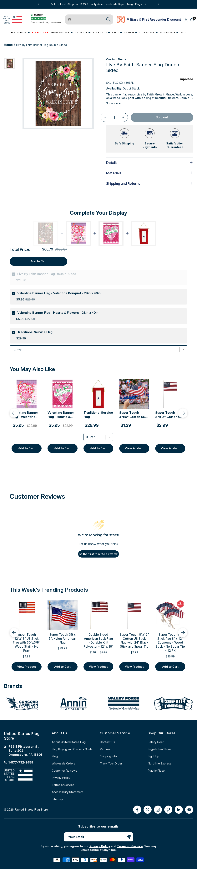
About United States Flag (69, 742)
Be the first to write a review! (98, 554)
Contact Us (107, 742)
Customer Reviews (64, 770)
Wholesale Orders (63, 763)
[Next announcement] (158, 4)
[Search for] (108, 19)
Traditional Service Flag (35, 332)
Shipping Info (108, 756)
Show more (113, 103)
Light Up (153, 756)
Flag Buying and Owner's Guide (72, 749)
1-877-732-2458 (20, 762)
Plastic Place (156, 770)
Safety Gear (156, 742)
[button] (20, 33)
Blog (55, 756)
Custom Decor (116, 59)
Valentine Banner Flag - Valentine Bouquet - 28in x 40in (59, 293)
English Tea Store (159, 749)
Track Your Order (111, 763)
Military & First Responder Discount (154, 19)
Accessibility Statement (67, 792)
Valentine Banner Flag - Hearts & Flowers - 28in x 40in (57, 313)
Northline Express (159, 763)
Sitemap (57, 799)
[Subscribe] (128, 836)
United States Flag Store (31, 809)
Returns (105, 749)
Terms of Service (63, 785)
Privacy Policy (61, 778)
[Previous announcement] (38, 4)
